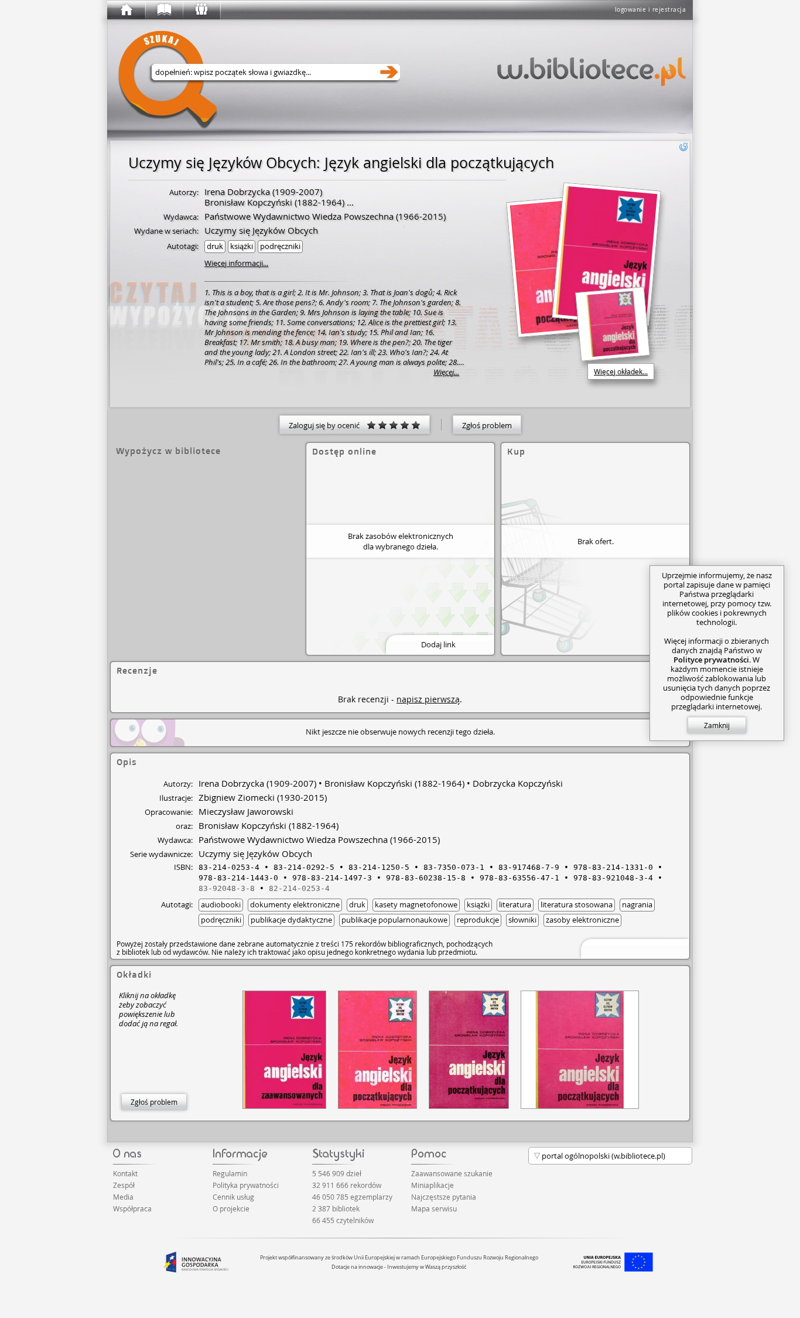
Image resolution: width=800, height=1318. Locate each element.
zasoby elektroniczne (582, 919)
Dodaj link (438, 644)
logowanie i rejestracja (650, 9)
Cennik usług (233, 1196)
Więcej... (446, 372)
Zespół (124, 1185)
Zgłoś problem (487, 425)
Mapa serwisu (434, 1208)
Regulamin (230, 1173)
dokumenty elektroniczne (295, 904)
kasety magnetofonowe (416, 904)
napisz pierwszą (428, 699)
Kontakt (125, 1173)
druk (215, 246)
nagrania (637, 904)
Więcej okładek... (621, 371)
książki (241, 246)
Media (123, 1196)
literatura (515, 904)
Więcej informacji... (236, 263)
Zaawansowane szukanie (452, 1173)
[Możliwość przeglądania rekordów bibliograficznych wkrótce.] (633, 947)
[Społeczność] (201, 10)
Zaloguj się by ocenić (328, 425)
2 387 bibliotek (336, 1208)
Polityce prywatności (711, 659)
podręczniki (280, 246)
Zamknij (717, 725)
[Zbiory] (163, 10)
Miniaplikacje (432, 1185)
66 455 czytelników (343, 1220)
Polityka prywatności (246, 1185)
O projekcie (231, 1208)
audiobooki (221, 904)
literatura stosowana (577, 904)
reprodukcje (478, 919)
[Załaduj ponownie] (683, 147)
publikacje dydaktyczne (291, 919)
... (349, 202)
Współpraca (132, 1208)
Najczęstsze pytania (443, 1196)
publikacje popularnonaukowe (394, 919)
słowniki (522, 919)
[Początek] (126, 10)
